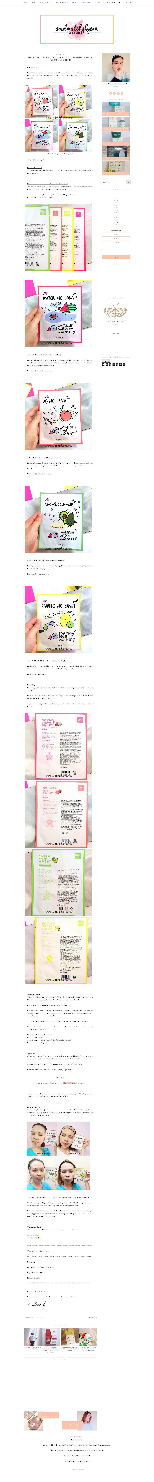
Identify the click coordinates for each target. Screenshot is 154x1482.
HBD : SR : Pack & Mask (65, 63)
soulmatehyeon (74, 1474)
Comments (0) (92, 1317)
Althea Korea (76, 1230)
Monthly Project (46, 2)
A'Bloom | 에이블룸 (32, 63)
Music (99, 2)
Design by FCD (84, 1474)
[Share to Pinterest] (37, 1318)
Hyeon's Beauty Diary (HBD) (85, 63)
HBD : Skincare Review (48, 63)
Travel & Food (86, 2)
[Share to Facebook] (35, 1318)
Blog (33, 2)
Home (26, 2)
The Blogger (110, 2)
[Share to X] (32, 1318)
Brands (74, 2)
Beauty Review (61, 2)
